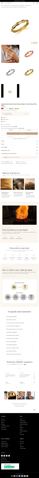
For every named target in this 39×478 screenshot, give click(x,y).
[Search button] (5, 3)
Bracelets (21, 427)
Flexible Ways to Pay (5, 150)
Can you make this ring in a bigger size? (19, 326)
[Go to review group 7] (21, 387)
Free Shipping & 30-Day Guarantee (9, 153)
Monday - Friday (4, 459)
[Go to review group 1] (16, 387)
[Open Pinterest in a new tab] (7, 456)
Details (2, 144)
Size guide (21, 446)
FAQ (20, 444)
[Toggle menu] (2, 3)
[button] (19, 102)
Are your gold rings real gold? (19, 316)
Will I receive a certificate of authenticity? (19, 354)
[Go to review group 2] (17, 387)
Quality (2, 141)
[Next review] (21, 368)
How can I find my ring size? (19, 319)
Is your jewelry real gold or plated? (19, 338)
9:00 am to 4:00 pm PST (5, 461)
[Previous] (33, 175)
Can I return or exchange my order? (19, 348)
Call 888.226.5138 (17, 157)
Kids (20, 432)
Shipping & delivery (4, 443)
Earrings (21, 429)
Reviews (2, 422)
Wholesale (3, 424)
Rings (21, 425)
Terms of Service (4, 429)
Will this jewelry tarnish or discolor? (19, 335)
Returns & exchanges (5, 444)
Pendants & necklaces (24, 424)
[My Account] (33, 3)
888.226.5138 (3, 458)
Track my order (3, 441)
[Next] (36, 175)
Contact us (22, 443)
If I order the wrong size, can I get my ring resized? (19, 323)
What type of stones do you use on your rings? (19, 329)
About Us (2, 419)
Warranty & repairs (4, 446)
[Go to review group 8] (22, 387)
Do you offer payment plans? (19, 351)
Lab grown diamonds (23, 431)
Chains (21, 419)
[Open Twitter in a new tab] (4, 456)
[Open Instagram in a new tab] (9, 456)
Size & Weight (4, 147)
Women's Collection (23, 422)
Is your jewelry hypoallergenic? (19, 332)
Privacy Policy (3, 427)
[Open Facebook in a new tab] (2, 456)
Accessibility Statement (5, 425)
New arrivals (22, 434)
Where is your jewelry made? (19, 341)
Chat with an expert (11, 157)
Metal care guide (23, 448)
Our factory (3, 420)
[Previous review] (18, 368)
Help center (22, 441)
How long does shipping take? (19, 344)
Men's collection (22, 420)
